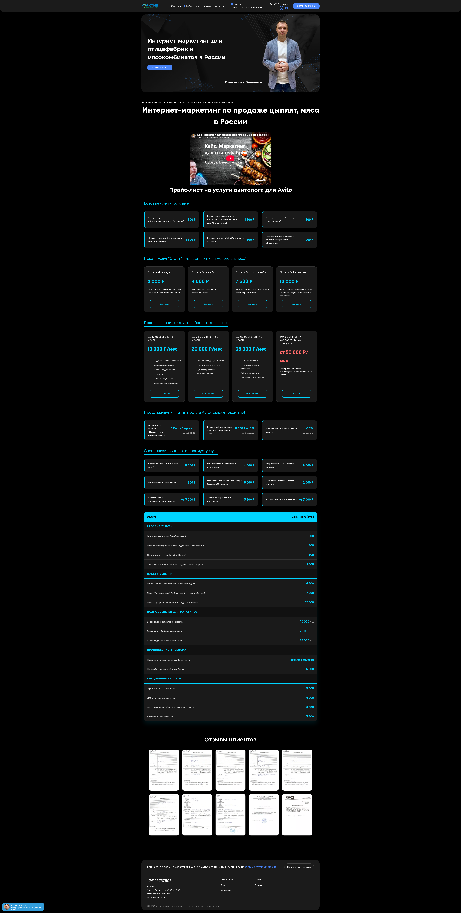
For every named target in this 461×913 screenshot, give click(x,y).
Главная (145, 102)
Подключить (164, 393)
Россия (237, 4)
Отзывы (207, 6)
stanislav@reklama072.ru (261, 866)
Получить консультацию (299, 867)
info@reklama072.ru (156, 897)
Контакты (219, 6)
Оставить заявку (306, 6)
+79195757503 (280, 4)
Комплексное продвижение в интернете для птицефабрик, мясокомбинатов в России (191, 102)
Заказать (164, 303)
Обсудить (296, 393)
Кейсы (189, 6)
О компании (177, 6)
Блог (198, 6)
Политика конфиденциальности (203, 906)
